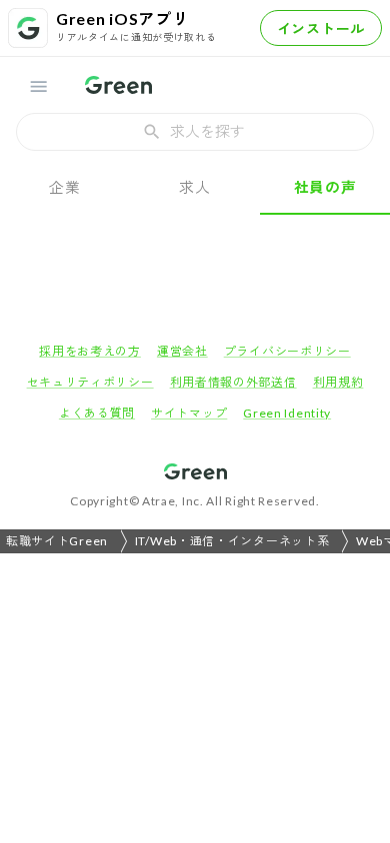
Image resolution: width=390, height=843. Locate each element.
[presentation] (195, 132)
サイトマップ (189, 413)
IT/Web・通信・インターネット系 (232, 540)
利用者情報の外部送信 (233, 382)
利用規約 (338, 382)
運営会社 (182, 351)
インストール (321, 28)
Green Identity (287, 413)
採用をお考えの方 (90, 351)
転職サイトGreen (57, 540)
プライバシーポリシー (287, 351)
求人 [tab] (194, 187)
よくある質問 (97, 413)
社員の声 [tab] (325, 187)
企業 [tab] (64, 187)
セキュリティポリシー (90, 382)
